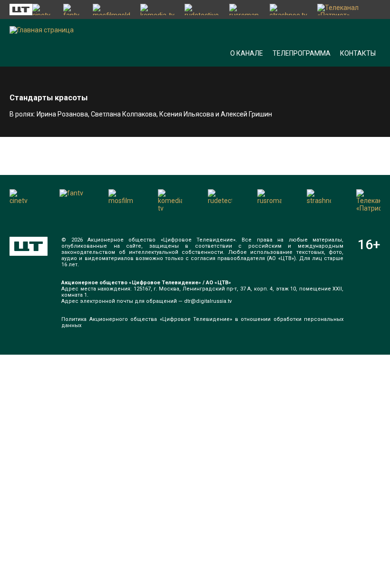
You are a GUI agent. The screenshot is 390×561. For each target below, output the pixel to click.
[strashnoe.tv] (289, 9)
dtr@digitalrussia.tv (208, 301)
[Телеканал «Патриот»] (348, 9)
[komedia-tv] (158, 9)
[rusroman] (244, 9)
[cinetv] (43, 9)
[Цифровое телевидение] (29, 246)
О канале (246, 53)
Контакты (358, 53)
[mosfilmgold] (112, 9)
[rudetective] (202, 9)
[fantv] (73, 9)
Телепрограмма (302, 53)
